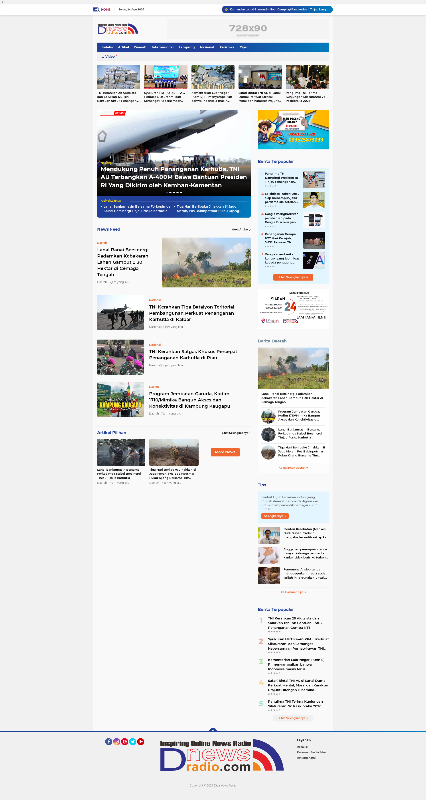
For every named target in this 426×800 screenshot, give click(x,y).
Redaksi (302, 747)
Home (105, 10)
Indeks (107, 47)
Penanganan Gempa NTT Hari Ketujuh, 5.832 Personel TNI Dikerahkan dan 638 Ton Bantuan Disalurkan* (280, 238)
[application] (213, 795)
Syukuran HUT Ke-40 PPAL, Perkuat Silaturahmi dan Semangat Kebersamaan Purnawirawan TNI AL (164, 97)
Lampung (187, 47)
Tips (243, 47)
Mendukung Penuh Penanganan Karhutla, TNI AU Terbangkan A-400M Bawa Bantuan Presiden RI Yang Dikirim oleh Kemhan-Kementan (174, 177)
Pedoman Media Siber (311, 752)
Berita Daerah (272, 341)
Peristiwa (227, 47)
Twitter (134, 747)
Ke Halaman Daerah (292, 467)
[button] (167, 192)
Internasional (163, 47)
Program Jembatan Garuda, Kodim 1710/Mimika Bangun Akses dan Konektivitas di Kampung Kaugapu (189, 400)
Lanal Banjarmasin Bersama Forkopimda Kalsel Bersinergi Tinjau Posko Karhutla (137, 208)
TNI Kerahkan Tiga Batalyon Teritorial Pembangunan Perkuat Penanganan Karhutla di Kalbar (191, 313)
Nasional (207, 47)
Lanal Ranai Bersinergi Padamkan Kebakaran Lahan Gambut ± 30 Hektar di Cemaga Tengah (292, 397)
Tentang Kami (306, 757)
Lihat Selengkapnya (235, 432)
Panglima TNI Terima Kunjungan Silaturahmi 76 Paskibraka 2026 (305, 96)
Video (110, 57)
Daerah (140, 47)
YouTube (143, 747)
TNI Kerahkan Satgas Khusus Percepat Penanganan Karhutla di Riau (193, 354)
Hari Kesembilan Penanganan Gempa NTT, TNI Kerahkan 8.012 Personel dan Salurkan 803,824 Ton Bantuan (279, 9)
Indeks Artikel (239, 229)
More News (225, 452)
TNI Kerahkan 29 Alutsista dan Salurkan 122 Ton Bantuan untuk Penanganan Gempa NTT (118, 97)
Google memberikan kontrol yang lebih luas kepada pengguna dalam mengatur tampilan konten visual (282, 258)
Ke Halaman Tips (292, 592)
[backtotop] (213, 732)
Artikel (123, 47)
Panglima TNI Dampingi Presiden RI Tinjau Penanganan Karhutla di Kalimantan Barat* (281, 178)
